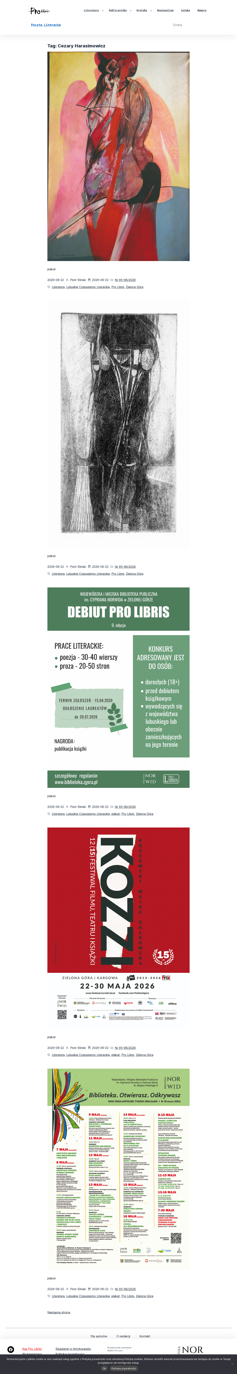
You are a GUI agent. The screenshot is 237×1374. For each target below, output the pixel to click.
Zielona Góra (134, 287)
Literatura (58, 287)
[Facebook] (10, 1349)
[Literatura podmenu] (103, 10)
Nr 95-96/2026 (125, 280)
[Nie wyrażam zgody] (232, 1364)
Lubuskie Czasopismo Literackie (88, 287)
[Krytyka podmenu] (151, 10)
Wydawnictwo (32, 1354)
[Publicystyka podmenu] (131, 10)
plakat (115, 814)
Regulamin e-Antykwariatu (73, 1349)
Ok (104, 1368)
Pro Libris (117, 287)
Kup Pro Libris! (32, 1349)
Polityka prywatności (70, 1354)
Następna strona (58, 1312)
